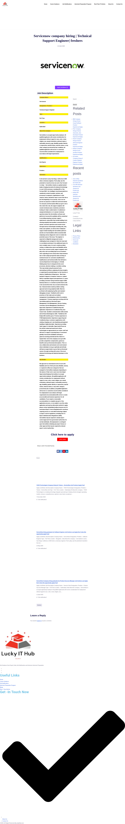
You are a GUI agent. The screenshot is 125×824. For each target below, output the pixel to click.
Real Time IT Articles (99, 4)
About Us (110, 4)
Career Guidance (54, 4)
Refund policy (76, 238)
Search (75, 99)
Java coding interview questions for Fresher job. (78, 180)
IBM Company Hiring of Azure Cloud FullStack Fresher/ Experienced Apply (78, 123)
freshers (39, 605)
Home (45, 4)
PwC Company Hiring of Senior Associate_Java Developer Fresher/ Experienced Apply (78, 132)
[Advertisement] (62, 19)
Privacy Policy (76, 236)
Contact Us (119, 4)
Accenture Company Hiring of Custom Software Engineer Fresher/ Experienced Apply (78, 160)
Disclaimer (75, 243)
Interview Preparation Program (83, 4)
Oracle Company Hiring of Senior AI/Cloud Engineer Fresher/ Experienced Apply (78, 142)
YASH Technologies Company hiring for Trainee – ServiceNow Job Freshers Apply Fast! (60, 485)
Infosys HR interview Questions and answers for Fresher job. (76, 196)
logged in (39, 620)
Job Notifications (67, 4)
